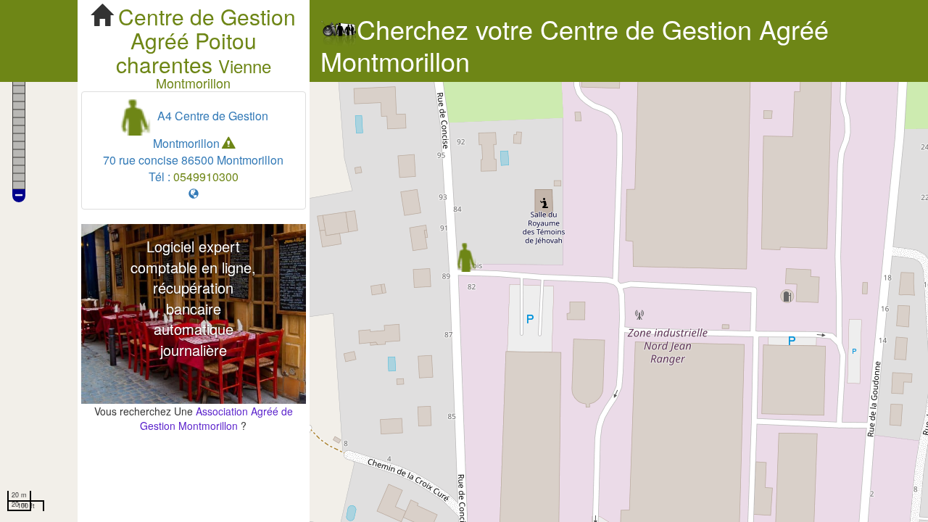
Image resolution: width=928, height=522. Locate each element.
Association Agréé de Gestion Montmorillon (216, 418)
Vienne (244, 65)
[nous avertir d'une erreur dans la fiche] (228, 143)
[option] (193, 314)
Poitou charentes (186, 52)
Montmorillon (193, 82)
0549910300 (206, 176)
